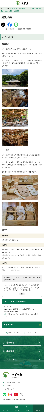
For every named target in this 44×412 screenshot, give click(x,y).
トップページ (14, 8)
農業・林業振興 (36, 8)
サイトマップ (9, 389)
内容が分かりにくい (21, 288)
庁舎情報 (10, 342)
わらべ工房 (8, 11)
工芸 (2, 11)
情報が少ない (15, 290)
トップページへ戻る (31, 333)
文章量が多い (27, 290)
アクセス (10, 359)
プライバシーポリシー (12, 382)
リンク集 (8, 386)
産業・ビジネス (25, 8)
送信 (22, 294)
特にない (9, 288)
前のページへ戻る (14, 333)
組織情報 (10, 351)
